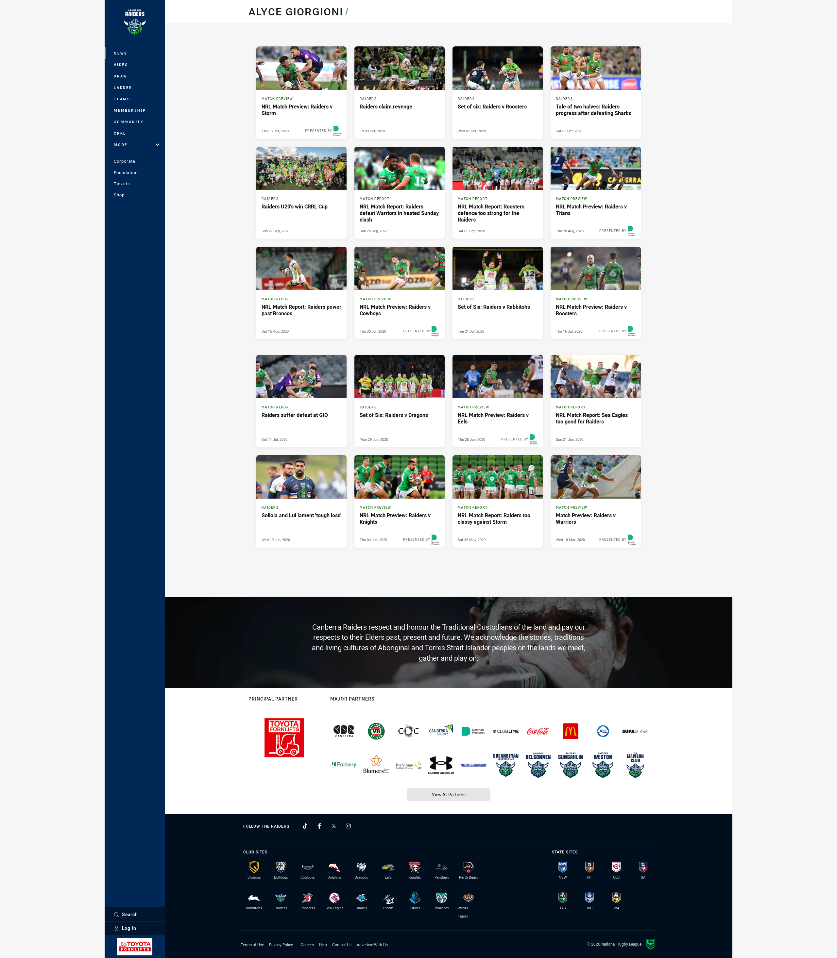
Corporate (124, 161)
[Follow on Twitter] (333, 826)
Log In (129, 928)
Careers (307, 944)
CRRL (120, 133)
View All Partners (449, 794)
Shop (119, 195)
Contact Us (341, 944)
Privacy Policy (281, 944)
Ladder (123, 87)
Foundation (126, 172)
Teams (122, 98)
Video (121, 64)
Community (129, 121)
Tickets (122, 184)
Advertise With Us (372, 944)
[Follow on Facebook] (319, 826)
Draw (121, 76)
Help (323, 944)
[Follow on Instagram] (348, 826)
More (121, 144)
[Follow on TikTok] (305, 826)
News (121, 53)
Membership (130, 110)
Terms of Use (252, 944)
